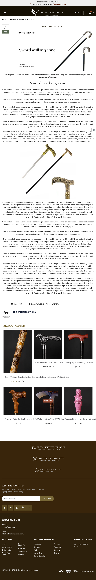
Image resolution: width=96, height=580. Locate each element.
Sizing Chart (38, 553)
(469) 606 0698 (49, 4)
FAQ (35, 550)
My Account (7, 547)
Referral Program (21, 545)
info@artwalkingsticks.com (13, 534)
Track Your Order (6, 554)
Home (4, 19)
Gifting (56, 553)
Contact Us (22, 551)
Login (76, 13)
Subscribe (47, 498)
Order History (7, 550)
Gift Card (21, 548)
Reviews (37, 547)
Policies (57, 544)
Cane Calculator (40, 556)
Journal (13, 19)
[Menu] (5, 12)
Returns (57, 550)
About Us (37, 544)
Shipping (57, 547)
